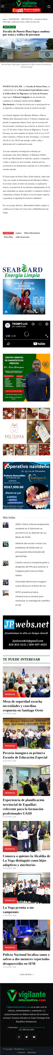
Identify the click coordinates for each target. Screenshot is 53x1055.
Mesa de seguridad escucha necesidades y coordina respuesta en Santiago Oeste (23, 706)
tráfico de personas (22, 237)
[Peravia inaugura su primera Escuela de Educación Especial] (26, 733)
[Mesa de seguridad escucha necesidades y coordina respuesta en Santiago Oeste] (26, 681)
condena (18, 233)
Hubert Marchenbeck (32, 233)
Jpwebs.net (29, 1049)
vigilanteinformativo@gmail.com (32, 1027)
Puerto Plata (8, 237)
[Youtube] (34, 1037)
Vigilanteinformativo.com (18, 1007)
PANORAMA (14, 19)
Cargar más (26, 975)
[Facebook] (19, 1037)
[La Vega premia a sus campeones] (26, 888)
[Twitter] (26, 1037)
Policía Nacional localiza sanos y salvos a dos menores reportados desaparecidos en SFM (26, 959)
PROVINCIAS (27, 19)
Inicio (5, 19)
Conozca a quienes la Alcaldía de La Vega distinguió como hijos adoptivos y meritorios (26, 860)
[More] (41, 75)
